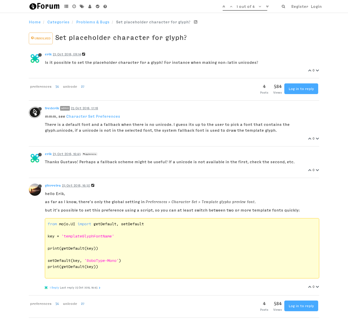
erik (48, 54)
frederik (52, 108)
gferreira (53, 185)
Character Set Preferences (93, 116)
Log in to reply (301, 89)
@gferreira (90, 154)
